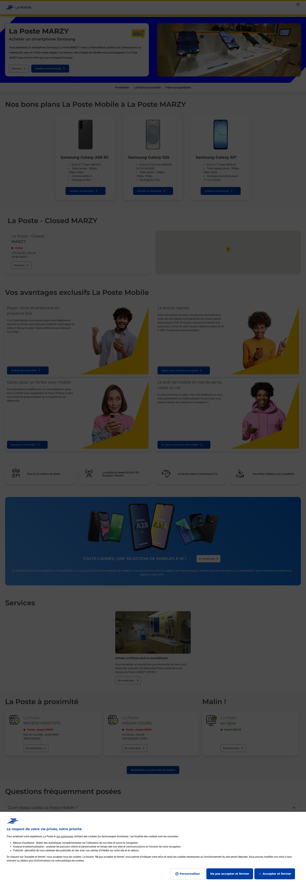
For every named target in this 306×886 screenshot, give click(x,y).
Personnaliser (190, 873)
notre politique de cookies (69, 860)
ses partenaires (64, 836)
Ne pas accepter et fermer (229, 873)
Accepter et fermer (277, 873)
